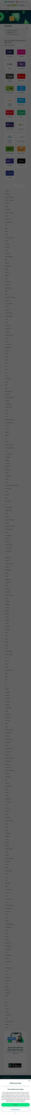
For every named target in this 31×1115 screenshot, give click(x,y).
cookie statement (10, 1101)
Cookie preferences (15, 1109)
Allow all (15, 1104)
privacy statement (20, 1101)
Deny (15, 1113)
